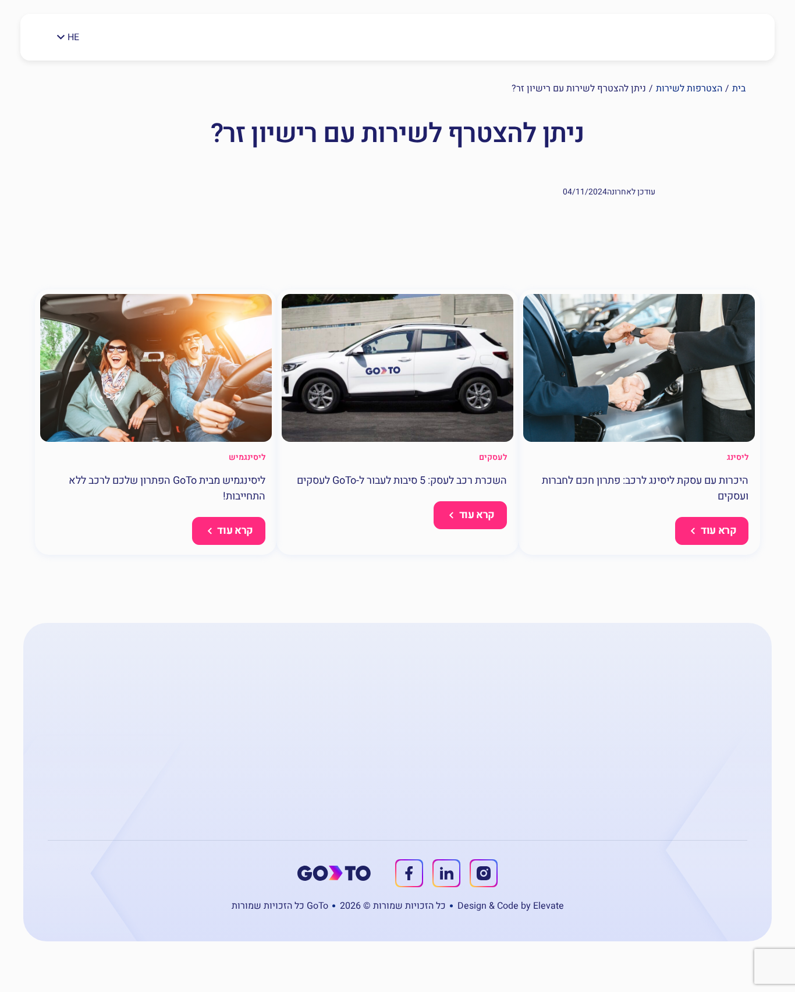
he (73, 37)
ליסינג (737, 457)
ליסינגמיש (247, 457)
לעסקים (493, 457)
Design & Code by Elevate (510, 906)
